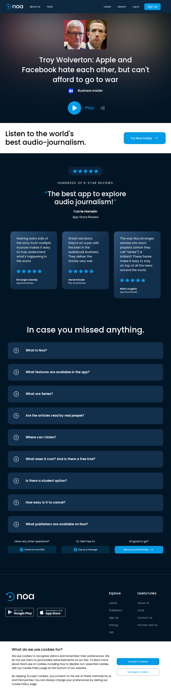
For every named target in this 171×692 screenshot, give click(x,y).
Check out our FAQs (34, 549)
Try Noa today (141, 138)
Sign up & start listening (135, 549)
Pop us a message (87, 549)
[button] (79, 350)
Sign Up (152, 7)
